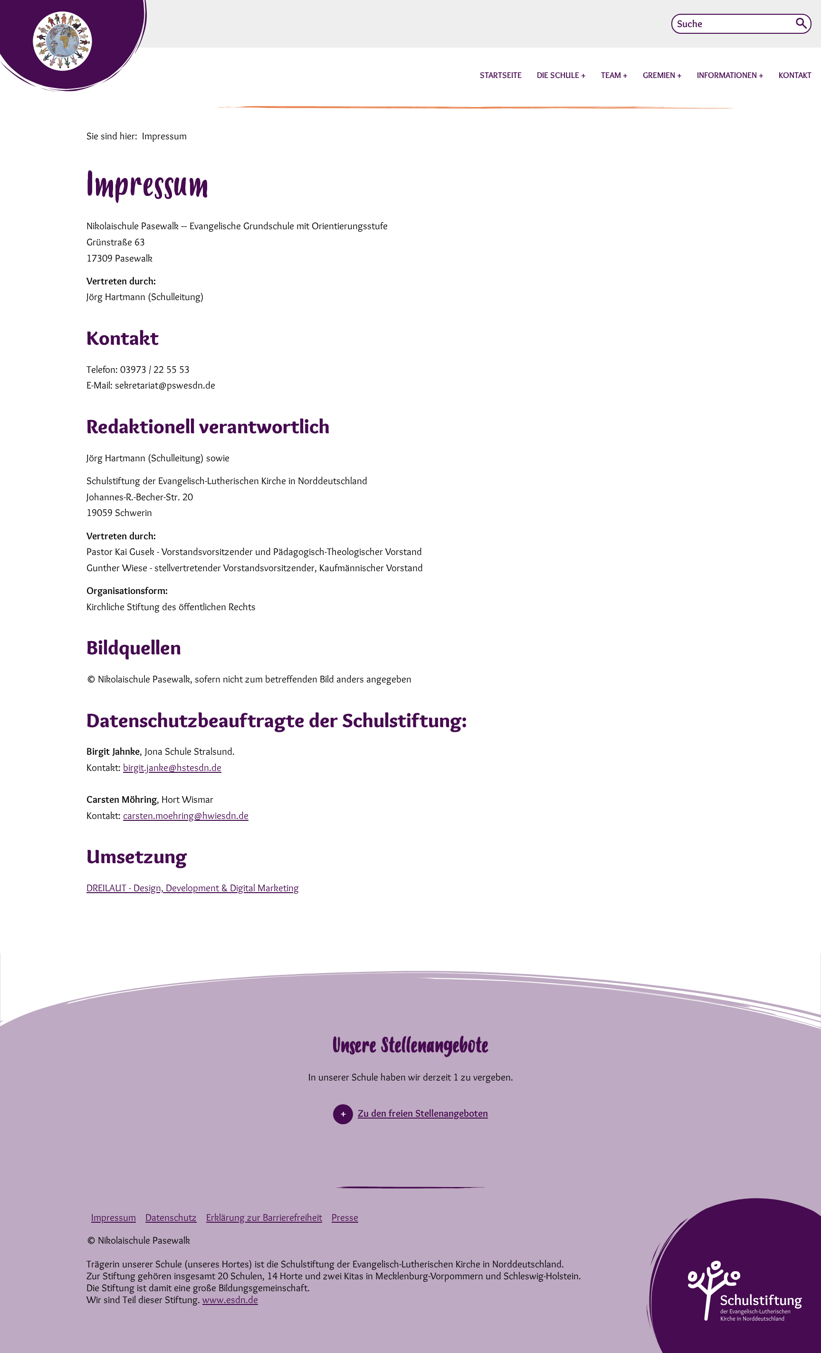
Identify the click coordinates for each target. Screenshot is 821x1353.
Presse (345, 1217)
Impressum (113, 1217)
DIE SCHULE (559, 75)
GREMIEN (660, 75)
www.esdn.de (230, 1299)
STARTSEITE (501, 75)
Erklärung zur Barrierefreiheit (264, 1217)
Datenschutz (171, 1217)
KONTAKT (795, 75)
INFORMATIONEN (728, 75)
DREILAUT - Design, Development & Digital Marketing (192, 888)
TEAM (612, 75)
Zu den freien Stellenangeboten (423, 1113)
